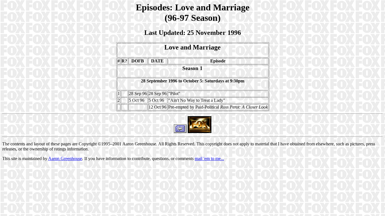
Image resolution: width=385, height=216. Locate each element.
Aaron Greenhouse (65, 158)
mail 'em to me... (209, 158)
